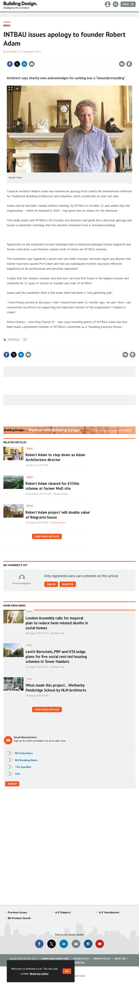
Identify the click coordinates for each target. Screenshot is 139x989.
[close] (132, 57)
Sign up (12, 783)
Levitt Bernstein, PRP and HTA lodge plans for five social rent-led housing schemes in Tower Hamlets (56, 656)
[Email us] (76, 943)
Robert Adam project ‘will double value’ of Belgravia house (58, 515)
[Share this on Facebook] (10, 64)
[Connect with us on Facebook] (39, 943)
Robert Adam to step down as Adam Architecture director (55, 457)
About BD (120, 958)
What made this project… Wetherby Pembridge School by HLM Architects (56, 688)
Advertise (78, 962)
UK (24, 339)
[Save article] (129, 64)
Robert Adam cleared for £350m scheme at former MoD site (52, 486)
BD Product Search (19, 918)
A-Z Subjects (63, 912)
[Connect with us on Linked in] (63, 943)
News (7, 25)
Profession (13, 339)
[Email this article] (32, 64)
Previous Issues (17, 912)
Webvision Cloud (77, 975)
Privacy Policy (102, 958)
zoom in (17, 89)
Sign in (89, 57)
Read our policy (39, 973)
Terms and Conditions (55, 958)
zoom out (23, 89)
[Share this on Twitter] (17, 64)
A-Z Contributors (109, 912)
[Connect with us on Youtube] (99, 943)
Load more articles (47, 536)
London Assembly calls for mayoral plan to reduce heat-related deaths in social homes (57, 622)
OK (66, 971)
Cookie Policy (81, 958)
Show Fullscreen (10, 89)
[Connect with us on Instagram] (88, 943)
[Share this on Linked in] (24, 64)
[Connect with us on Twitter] (51, 943)
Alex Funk (59, 633)
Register (67, 584)
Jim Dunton (12, 51)
